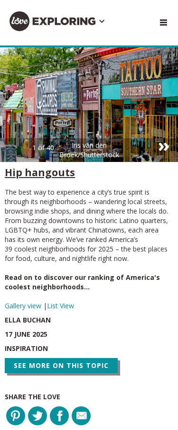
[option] (89, 104)
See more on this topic (61, 365)
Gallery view (24, 305)
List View (60, 305)
